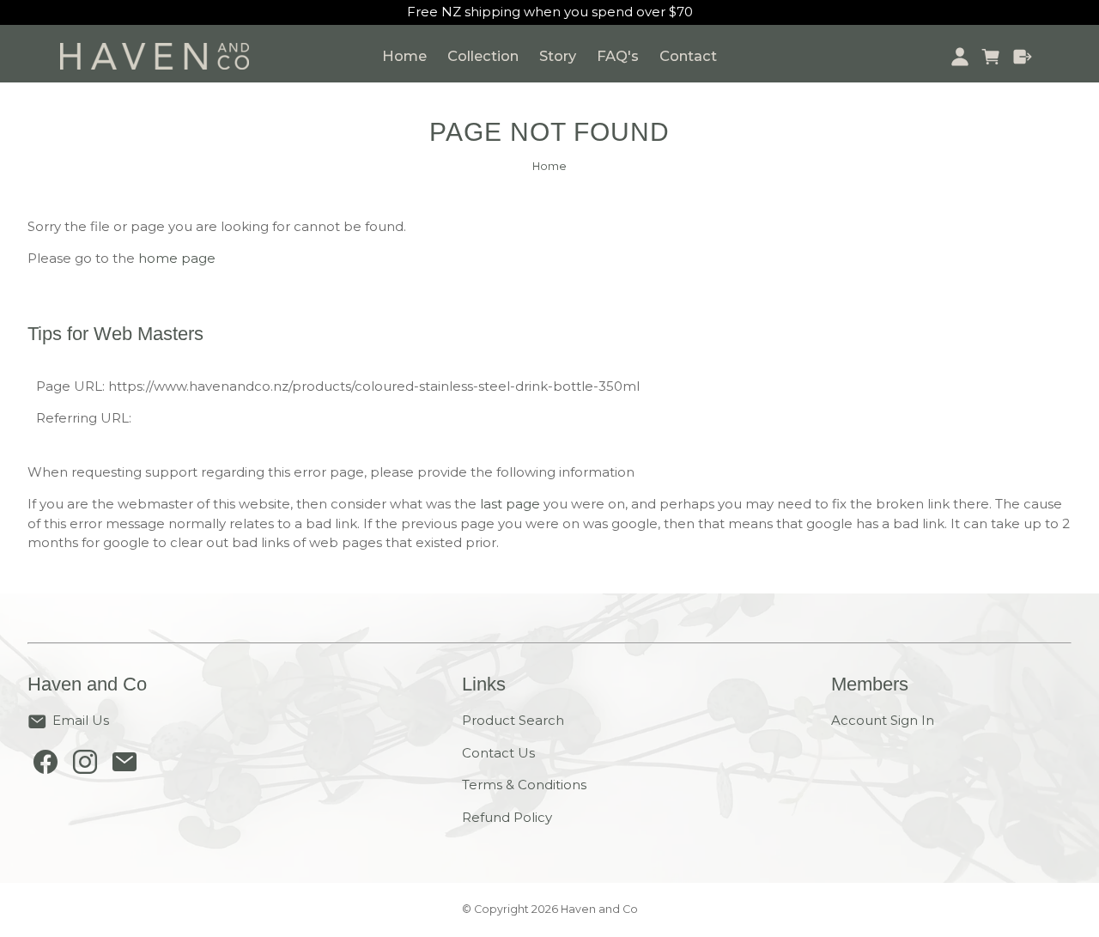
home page (177, 258)
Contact (688, 55)
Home (404, 55)
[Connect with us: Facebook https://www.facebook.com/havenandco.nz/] (45, 766)
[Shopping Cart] (991, 56)
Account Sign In (882, 720)
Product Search (513, 720)
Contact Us (498, 753)
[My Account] (959, 56)
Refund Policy (507, 817)
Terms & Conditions (524, 784)
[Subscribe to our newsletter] (124, 766)
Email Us (80, 720)
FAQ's (618, 55)
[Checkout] (1023, 56)
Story (557, 55)
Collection (483, 55)
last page (510, 504)
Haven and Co (599, 909)
